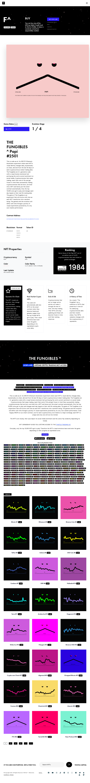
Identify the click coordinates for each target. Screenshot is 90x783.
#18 (29, 445)
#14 (15, 447)
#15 (14, 459)
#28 (43, 445)
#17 (65, 453)
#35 (29, 459)
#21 (74, 447)
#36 (51, 480)
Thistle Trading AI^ (63, 424)
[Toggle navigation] (73, 3)
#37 (44, 447)
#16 (58, 453)
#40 (59, 447)
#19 (42, 461)
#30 (7, 445)
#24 (51, 445)
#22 (22, 445)
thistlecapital (40, 438)
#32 (65, 451)
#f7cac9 (6, 266)
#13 (7, 466)
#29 (7, 451)
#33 (58, 445)
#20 (29, 451)
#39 (28, 457)
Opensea (51, 438)
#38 (29, 480)
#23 (66, 447)
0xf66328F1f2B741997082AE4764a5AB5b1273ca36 (23, 219)
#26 (52, 447)
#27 (73, 445)
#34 (58, 472)
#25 (14, 445)
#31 (44, 459)
